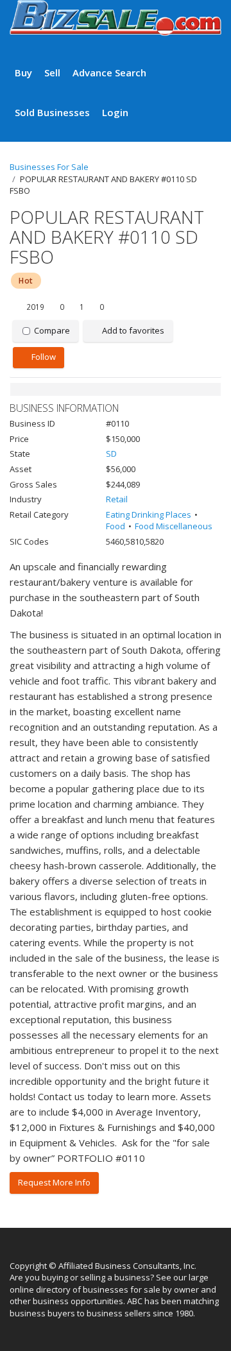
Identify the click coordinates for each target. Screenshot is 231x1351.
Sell (52, 72)
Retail (117, 499)
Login (115, 112)
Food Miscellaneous (173, 526)
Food (115, 526)
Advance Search (109, 72)
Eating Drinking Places (148, 514)
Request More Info (54, 1182)
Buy (23, 72)
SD (111, 453)
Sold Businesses (52, 112)
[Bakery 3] (115, 389)
